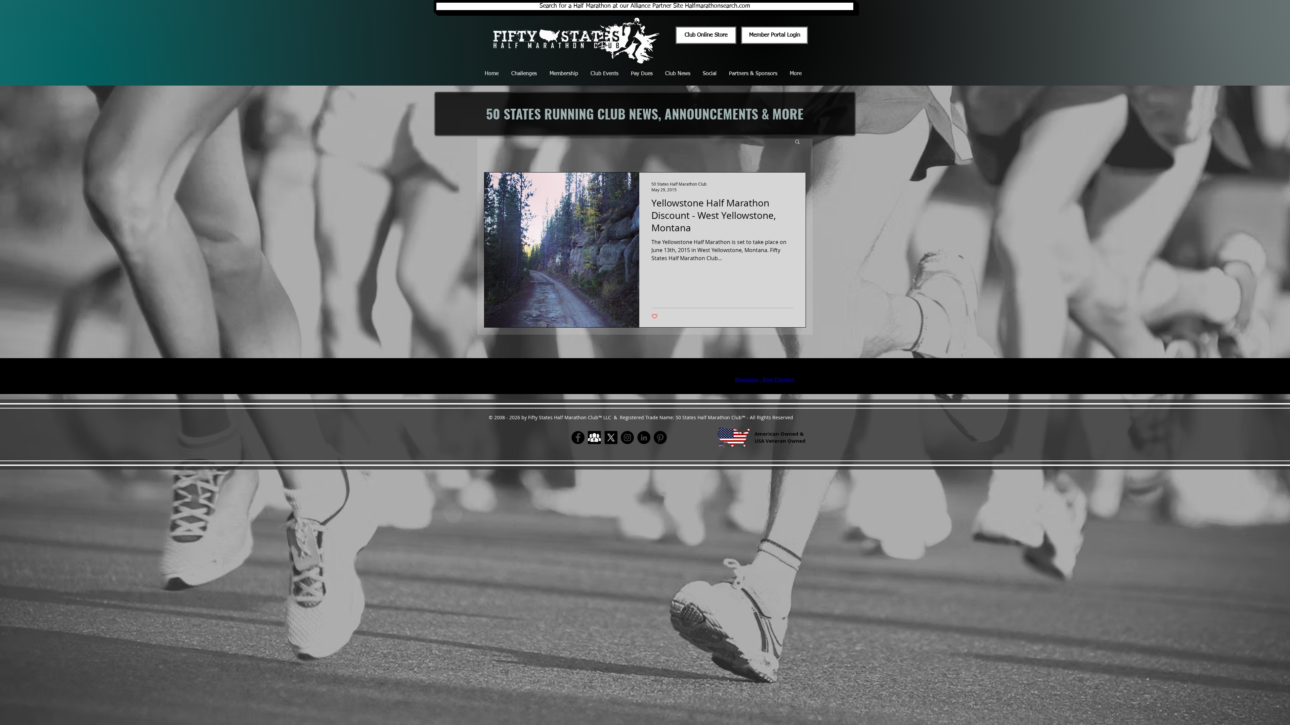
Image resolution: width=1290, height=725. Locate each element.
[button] (797, 142)
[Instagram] (627, 437)
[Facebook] (578, 437)
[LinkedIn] (643, 437)
